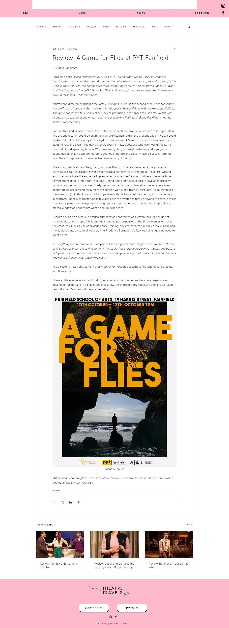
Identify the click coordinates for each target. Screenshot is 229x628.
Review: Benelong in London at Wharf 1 (168, 565)
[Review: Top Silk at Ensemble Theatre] (60, 544)
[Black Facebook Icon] (223, 12)
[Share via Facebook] (54, 502)
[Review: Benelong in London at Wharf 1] (169, 544)
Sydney (56, 26)
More (167, 26)
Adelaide (92, 26)
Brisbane (121, 26)
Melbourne (74, 26)
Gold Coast (139, 26)
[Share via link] (78, 502)
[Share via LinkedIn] (70, 502)
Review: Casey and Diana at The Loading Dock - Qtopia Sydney (114, 565)
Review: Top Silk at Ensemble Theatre (58, 565)
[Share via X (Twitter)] (62, 502)
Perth (106, 26)
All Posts (41, 26)
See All (189, 524)
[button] (189, 26)
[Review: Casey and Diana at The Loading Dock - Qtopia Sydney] (114, 544)
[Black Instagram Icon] (223, 5)
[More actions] (175, 49)
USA (154, 26)
